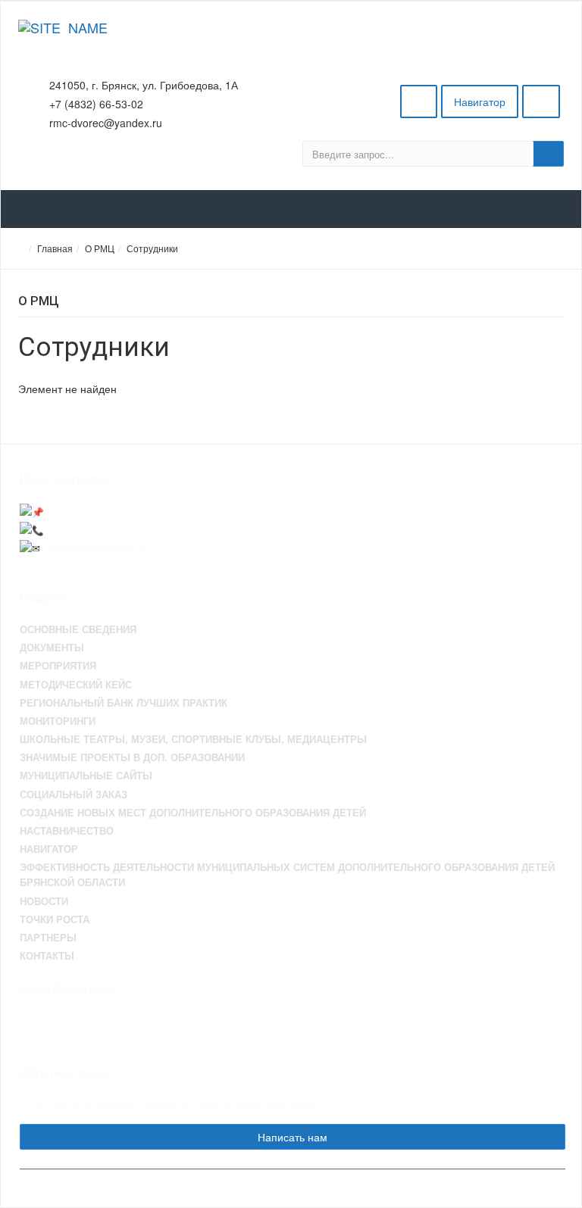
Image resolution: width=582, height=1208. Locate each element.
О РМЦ (99, 248)
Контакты (47, 956)
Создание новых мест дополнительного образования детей (193, 812)
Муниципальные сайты (86, 775)
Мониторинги (57, 721)
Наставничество (67, 831)
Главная (55, 248)
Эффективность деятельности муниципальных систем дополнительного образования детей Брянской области (287, 874)
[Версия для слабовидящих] (418, 101)
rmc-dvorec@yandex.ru (95, 547)
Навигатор (479, 101)
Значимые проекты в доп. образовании (132, 757)
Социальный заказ (73, 794)
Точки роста (54, 919)
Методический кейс (76, 684)
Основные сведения (78, 629)
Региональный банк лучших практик (123, 703)
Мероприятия (58, 666)
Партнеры (48, 937)
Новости (44, 901)
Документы (52, 647)
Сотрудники (152, 248)
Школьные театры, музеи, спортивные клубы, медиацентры (193, 739)
